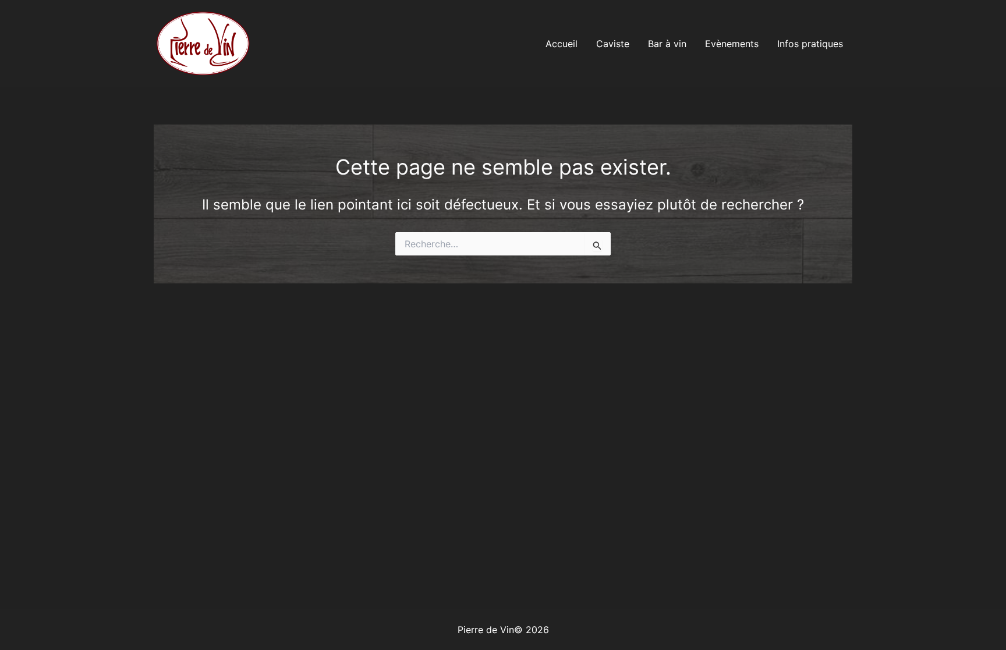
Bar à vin (667, 43)
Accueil (561, 43)
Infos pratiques (810, 43)
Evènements (732, 43)
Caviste (612, 43)
